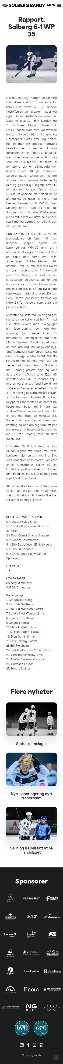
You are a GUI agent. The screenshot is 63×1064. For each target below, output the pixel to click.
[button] (54, 5)
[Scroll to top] (56, 1057)
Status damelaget (31, 744)
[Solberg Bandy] (24, 5)
